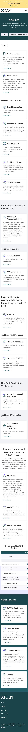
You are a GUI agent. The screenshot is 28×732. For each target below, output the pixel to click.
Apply (2, 703)
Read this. (13, 6)
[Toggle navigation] (26, 10)
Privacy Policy (5, 714)
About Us (3, 718)
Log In (3, 706)
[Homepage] (6, 10)
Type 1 (4, 34)
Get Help (3, 710)
